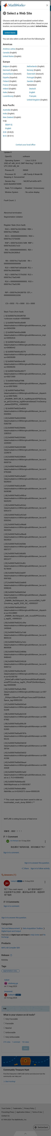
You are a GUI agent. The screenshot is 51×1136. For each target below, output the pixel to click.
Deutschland (8, 74)
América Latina (9, 49)
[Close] (47, 5)
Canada (6, 53)
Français (32, 96)
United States (8, 56)
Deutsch (32, 89)
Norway (30, 70)
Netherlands (32, 66)
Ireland (5, 89)
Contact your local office (25, 145)
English (32, 92)
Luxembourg (8, 96)
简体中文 (9, 125)
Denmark (6, 70)
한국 (5, 136)
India (5, 114)
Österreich (31, 74)
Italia (5, 92)
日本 (5, 132)
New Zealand (8, 117)
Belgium (6, 66)
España (6, 77)
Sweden (30, 81)
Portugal (30, 77)
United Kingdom (33, 100)
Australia (6, 110)
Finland (6, 81)
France (5, 85)
